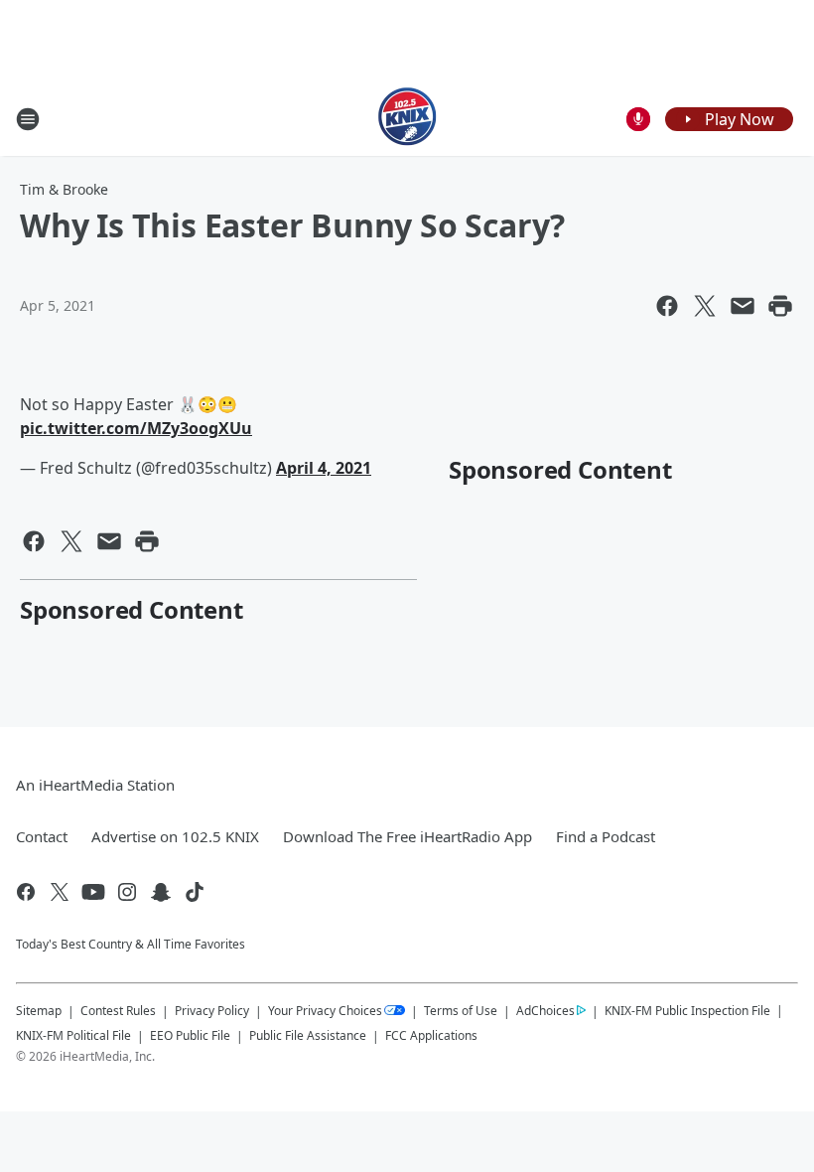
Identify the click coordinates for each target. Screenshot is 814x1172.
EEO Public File (190, 1035)
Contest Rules (118, 1010)
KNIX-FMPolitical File (73, 1035)
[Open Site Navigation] (28, 119)
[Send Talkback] (638, 119)
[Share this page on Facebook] (667, 306)
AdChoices (545, 1010)
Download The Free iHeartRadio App (407, 836)
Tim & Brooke (64, 189)
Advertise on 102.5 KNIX (175, 836)
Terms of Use (460, 1010)
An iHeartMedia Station (95, 785)
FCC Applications (431, 1035)
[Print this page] (780, 306)
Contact (42, 836)
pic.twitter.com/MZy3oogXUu (136, 428)
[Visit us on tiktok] (194, 892)
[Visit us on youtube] (93, 892)
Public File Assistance (307, 1035)
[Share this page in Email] (742, 306)
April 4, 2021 (323, 468)
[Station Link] (407, 118)
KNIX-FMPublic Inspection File (687, 1010)
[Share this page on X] (705, 306)
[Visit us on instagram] (127, 892)
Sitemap (39, 1010)
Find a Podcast (605, 836)
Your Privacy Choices (325, 1010)
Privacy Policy (212, 1010)
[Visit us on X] (59, 892)
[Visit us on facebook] (26, 892)
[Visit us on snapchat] (161, 892)
